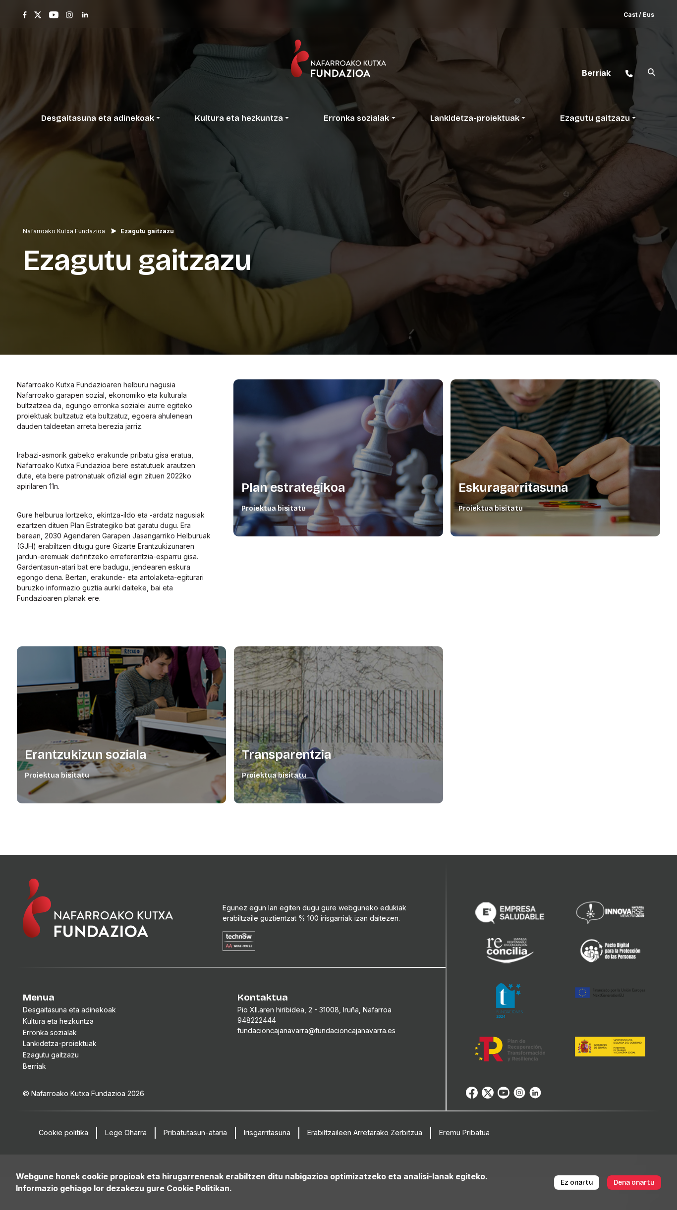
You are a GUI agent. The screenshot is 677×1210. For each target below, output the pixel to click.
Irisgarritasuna (267, 1132)
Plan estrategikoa (293, 487)
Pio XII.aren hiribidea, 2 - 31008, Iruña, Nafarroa (314, 1009)
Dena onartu (634, 1182)
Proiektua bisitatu (273, 508)
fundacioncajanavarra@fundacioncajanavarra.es (316, 1030)
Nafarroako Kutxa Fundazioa (64, 231)
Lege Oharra (126, 1132)
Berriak (34, 1066)
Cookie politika (63, 1132)
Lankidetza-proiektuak (60, 1043)
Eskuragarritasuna (513, 487)
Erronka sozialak (50, 1032)
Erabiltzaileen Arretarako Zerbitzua (364, 1132)
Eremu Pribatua (464, 1132)
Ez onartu (577, 1182)
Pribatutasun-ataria (195, 1132)
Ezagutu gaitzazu (51, 1055)
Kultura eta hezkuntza (58, 1021)
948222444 (256, 1020)
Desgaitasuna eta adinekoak (69, 1009)
